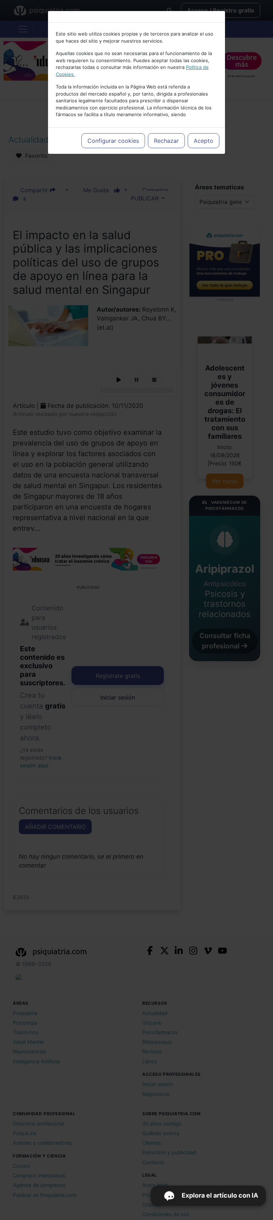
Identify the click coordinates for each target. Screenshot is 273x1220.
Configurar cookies (113, 140)
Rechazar (166, 140)
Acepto (203, 140)
